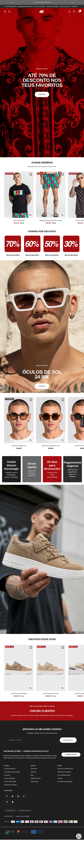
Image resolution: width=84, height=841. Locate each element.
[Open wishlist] (74, 11)
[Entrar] (69, 11)
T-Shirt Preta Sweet (19, 220)
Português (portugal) (24, 810)
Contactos (74, 6)
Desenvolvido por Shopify (23, 816)
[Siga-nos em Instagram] (18, 796)
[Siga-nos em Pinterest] (24, 796)
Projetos (59, 778)
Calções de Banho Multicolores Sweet (50, 220)
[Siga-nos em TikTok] (7, 802)
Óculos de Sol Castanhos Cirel (51, 446)
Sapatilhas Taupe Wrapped (19, 693)
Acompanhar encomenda (25, 6)
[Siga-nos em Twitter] (12, 796)
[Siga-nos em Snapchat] (12, 802)
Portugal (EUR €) (9, 810)
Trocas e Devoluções (52, 6)
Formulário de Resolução (65, 781)
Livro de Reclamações (63, 775)
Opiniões (33, 772)
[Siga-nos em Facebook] (7, 796)
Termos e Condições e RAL (65, 768)
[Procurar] (9, 11)
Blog (32, 775)
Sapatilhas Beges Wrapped (51, 693)
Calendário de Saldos (10, 785)
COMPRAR (42, 94)
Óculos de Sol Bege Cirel (19, 446)
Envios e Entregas (39, 6)
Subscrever (68, 740)
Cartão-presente (65, 6)
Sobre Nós (34, 768)
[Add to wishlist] (30, 174)
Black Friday (34, 781)
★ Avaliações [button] (82, 422)
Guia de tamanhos (10, 6)
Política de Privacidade (64, 772)
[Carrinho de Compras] (79, 11)
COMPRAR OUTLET (71, 754)
